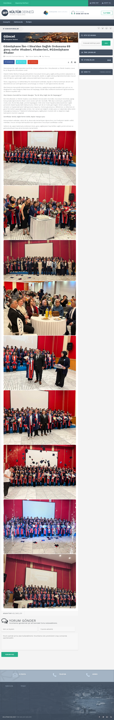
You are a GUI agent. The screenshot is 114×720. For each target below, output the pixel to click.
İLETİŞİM (106, 13)
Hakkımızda (9, 686)
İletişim (23, 686)
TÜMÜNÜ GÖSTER (105, 72)
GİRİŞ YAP (95, 3)
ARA (106, 43)
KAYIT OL (107, 3)
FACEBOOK (9, 62)
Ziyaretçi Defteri (21, 3)
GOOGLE (34, 62)
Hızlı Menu (7, 3)
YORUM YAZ (9, 654)
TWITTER (22, 62)
